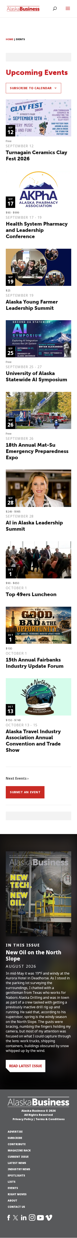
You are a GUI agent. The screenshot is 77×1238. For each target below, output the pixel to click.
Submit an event (25, 792)
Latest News (17, 1163)
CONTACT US (16, 1207)
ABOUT (12, 1201)
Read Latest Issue (25, 1066)
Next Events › (17, 778)
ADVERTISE (15, 1132)
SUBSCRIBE (15, 1138)
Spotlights (16, 1176)
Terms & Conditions (50, 1119)
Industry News (19, 1169)
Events (13, 1188)
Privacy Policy (23, 1119)
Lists (11, 1182)
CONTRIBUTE (17, 1144)
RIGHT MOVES (17, 1194)
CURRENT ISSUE (18, 1157)
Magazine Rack (19, 1151)
